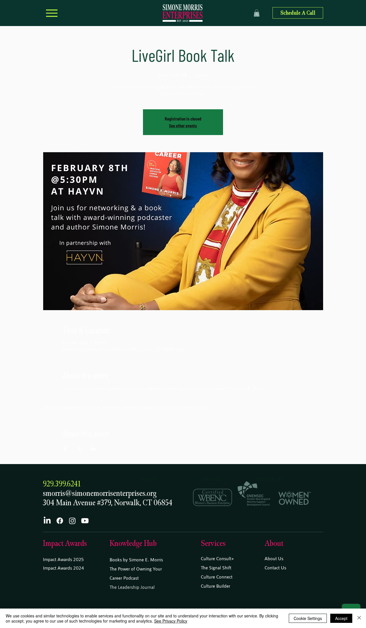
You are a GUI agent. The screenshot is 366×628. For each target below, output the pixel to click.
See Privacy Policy (170, 621)
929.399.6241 (62, 484)
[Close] (359, 618)
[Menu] (51, 13)
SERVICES (211, 479)
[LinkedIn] (47, 520)
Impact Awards (65, 543)
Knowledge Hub (133, 543)
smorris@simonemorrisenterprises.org (99, 493)
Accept (341, 618)
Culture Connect (216, 576)
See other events (183, 125)
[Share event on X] (79, 449)
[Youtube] (85, 520)
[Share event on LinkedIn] (93, 449)
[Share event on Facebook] (65, 449)
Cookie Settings (308, 618)
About (273, 543)
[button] (257, 13)
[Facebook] (59, 520)
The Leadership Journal (132, 587)
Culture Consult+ (217, 558)
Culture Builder (215, 586)
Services (213, 543)
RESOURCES (269, 479)
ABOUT (149, 479)
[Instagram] (72, 520)
